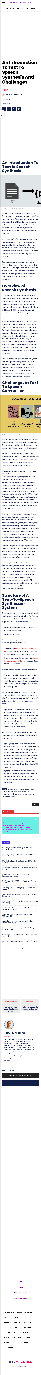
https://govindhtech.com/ (10, 1036)
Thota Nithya (18, 94)
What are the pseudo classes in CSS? (11, 1009)
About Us (20, 1282)
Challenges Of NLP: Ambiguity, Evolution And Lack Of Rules (20, 888)
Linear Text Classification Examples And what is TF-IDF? (19, 868)
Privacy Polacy (20, 1293)
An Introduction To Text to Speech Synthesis (19, 823)
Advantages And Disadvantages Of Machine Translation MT (17, 848)
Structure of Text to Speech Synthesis (16, 791)
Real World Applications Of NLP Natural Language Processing (20, 902)
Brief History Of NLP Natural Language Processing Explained (20, 882)
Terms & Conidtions (20, 1298)
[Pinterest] (14, 109)
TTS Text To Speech (9, 797)
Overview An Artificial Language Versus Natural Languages (19, 895)
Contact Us (20, 1287)
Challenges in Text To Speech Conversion (18, 827)
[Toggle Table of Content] (34, 820)
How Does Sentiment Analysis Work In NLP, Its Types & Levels (19, 928)
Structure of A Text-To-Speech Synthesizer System (18, 831)
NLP (6, 90)
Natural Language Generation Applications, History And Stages (18, 922)
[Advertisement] (20, 31)
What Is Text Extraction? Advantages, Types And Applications (19, 935)
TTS (34, 794)
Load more (20, 948)
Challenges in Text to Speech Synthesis (21, 789)
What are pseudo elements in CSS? (30, 1008)
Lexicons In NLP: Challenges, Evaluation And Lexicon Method (18, 855)
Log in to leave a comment (20, 1075)
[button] (2, 114)
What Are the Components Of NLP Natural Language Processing (17, 908)
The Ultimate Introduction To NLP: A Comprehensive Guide (15, 875)
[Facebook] (4, 109)
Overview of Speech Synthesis (14, 825)
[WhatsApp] (19, 109)
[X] (9, 109)
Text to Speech (8, 794)
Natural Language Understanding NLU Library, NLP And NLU (19, 915)
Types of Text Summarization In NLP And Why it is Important (20, 942)
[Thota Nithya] (4, 94)
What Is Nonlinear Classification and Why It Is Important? (19, 862)
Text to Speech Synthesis (23, 794)
